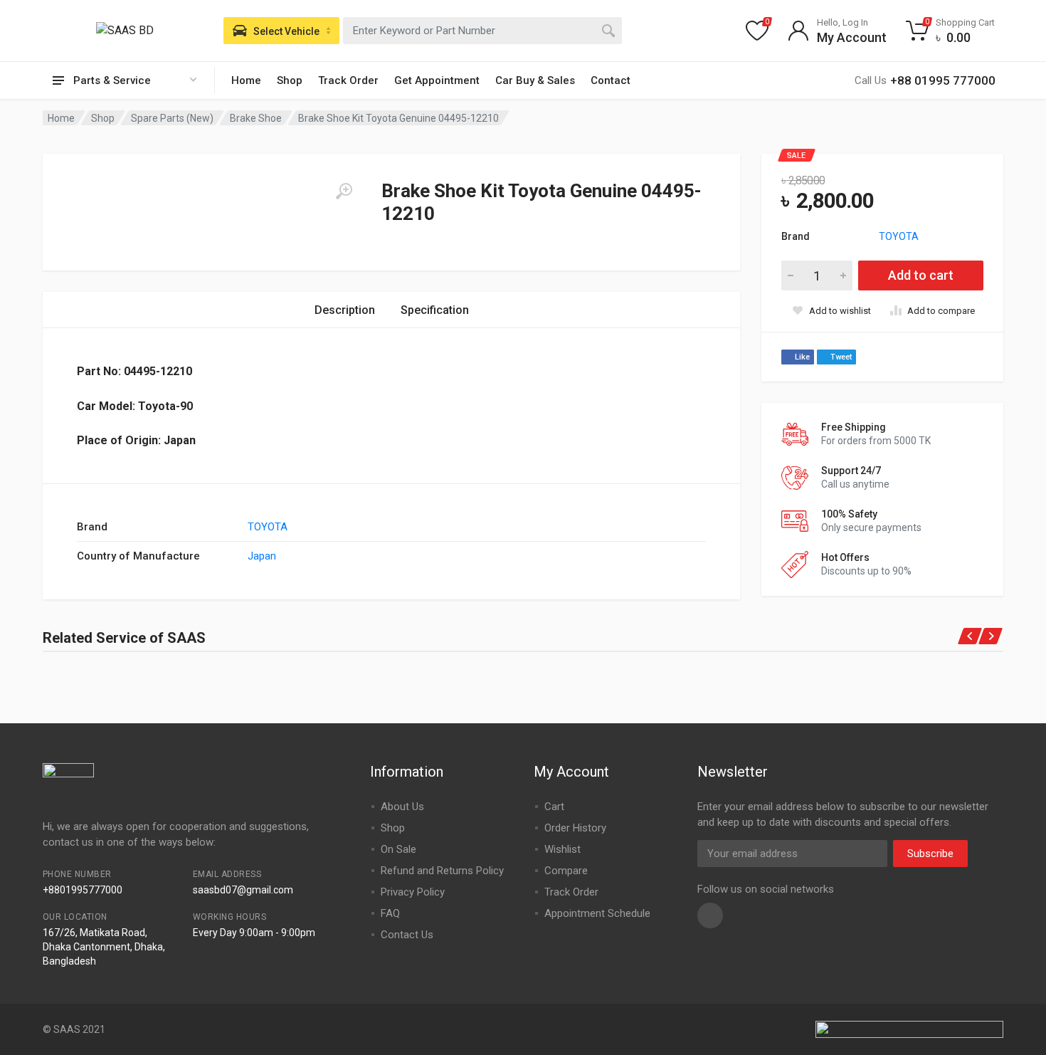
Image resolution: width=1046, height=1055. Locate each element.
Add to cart (920, 275)
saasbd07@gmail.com (243, 890)
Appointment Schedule (597, 913)
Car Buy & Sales (535, 80)
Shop (289, 80)
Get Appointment (437, 80)
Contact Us (407, 934)
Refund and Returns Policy (442, 870)
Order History (575, 828)
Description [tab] (345, 310)
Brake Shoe (256, 118)
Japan (262, 556)
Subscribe (930, 853)
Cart (554, 806)
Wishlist (562, 849)
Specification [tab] (435, 310)
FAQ (390, 913)
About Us (402, 806)
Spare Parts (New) (172, 118)
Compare (566, 870)
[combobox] (482, 30)
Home (246, 80)
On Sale (398, 849)
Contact (610, 80)
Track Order (348, 80)
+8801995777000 (82, 890)
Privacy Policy (413, 892)
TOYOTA (899, 236)
